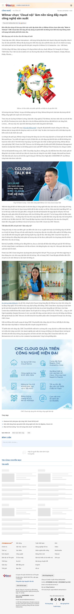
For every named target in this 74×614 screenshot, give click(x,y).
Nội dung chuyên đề (41, 561)
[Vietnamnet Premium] (7, 544)
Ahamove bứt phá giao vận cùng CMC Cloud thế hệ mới (21, 421)
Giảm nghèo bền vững (42, 550)
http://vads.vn (50, 587)
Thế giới (4, 568)
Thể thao (4, 561)
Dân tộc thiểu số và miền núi (44, 557)
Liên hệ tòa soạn (21, 585)
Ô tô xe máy (19, 557)
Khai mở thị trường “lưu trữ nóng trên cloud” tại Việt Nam (22, 427)
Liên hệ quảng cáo (47, 575)
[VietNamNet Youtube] (55, 600)
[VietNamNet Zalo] (63, 600)
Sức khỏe (19, 550)
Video (56, 547)
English (37, 565)
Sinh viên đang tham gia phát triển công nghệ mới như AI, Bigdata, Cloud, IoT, (28, 424)
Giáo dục (4, 565)
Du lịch (18, 561)
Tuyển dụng (56, 606)
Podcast (57, 554)
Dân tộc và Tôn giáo (8, 557)
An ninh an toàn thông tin (10, 303)
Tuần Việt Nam (39, 543)
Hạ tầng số (16, 10)
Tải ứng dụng (49, 603)
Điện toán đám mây (18, 433)
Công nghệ (6, 10)
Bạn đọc (18, 568)
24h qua (57, 557)
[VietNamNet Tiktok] (59, 600)
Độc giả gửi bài (64, 603)
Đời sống (19, 543)
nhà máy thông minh (29, 128)
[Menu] (3, 5)
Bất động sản (20, 565)
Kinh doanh (5, 554)
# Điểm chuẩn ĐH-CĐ (23, 5)
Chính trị (4, 547)
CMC (29, 433)
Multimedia (58, 550)
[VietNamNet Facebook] (52, 600)
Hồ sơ (37, 568)
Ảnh (56, 543)
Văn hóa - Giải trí (21, 547)
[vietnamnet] (9, 6)
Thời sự (4, 550)
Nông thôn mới (40, 554)
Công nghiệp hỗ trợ (41, 547)
